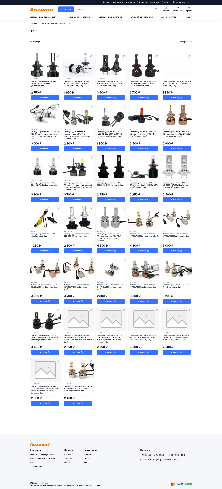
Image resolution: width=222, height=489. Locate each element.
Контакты (130, 2)
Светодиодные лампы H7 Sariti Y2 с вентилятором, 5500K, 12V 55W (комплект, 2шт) (143, 134)
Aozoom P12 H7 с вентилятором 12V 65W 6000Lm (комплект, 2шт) (143, 286)
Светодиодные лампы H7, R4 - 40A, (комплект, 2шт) (43, 235)
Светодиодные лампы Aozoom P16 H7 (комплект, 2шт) (175, 286)
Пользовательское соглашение (42, 458)
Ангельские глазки (169, 17)
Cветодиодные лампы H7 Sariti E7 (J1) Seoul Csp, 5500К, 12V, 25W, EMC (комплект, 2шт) (143, 185)
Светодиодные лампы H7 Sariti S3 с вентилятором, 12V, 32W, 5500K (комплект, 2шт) (77, 83)
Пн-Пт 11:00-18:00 (176, 455)
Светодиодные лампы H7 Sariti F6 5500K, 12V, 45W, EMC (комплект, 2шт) (44, 83)
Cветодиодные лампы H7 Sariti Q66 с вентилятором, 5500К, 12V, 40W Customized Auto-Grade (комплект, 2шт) (44, 389)
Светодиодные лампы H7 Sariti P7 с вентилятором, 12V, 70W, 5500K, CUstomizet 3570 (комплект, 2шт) (110, 237)
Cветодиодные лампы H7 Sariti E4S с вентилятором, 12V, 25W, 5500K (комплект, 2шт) (110, 83)
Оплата (165, 2)
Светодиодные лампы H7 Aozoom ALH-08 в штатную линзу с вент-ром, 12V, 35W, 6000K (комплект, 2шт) (45, 135)
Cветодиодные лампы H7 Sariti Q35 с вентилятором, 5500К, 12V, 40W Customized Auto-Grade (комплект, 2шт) (110, 338)
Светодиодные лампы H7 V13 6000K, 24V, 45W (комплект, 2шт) (44, 184)
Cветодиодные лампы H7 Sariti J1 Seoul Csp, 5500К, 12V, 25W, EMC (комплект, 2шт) (177, 83)
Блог (31, 462)
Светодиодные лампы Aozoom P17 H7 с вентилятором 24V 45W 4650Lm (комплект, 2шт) (44, 337)
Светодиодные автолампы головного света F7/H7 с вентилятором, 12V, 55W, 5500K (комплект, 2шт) (77, 135)
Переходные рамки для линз (77, 17)
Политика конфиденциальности (42, 455)
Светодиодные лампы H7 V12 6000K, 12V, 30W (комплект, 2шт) (110, 184)
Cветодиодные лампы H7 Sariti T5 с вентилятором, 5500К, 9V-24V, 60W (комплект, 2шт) (143, 337)
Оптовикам (118, 2)
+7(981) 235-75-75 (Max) (152, 455)
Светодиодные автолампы (110, 17)
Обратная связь (36, 466)
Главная (33, 23)
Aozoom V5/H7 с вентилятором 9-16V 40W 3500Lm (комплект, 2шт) (110, 287)
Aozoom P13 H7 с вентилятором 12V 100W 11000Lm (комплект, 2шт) (77, 287)
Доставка (154, 2)
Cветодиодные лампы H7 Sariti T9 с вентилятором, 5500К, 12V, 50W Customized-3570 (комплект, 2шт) (78, 338)
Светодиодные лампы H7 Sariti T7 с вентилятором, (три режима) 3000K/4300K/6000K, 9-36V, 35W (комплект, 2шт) (78, 186)
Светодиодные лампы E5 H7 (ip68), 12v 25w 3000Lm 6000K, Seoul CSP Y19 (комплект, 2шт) (109, 134)
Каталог (107, 2)
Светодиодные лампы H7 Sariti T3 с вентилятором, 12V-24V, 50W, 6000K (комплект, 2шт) (177, 134)
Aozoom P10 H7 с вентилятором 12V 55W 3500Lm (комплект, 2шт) (176, 235)
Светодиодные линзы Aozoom (43, 17)
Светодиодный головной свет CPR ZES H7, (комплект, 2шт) (76, 235)
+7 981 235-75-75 (183, 2)
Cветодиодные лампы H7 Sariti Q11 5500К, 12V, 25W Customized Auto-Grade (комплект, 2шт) (176, 337)
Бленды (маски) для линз (142, 17)
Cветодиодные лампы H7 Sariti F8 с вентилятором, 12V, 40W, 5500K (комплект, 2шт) (143, 83)
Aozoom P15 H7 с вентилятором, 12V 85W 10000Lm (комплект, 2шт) (144, 235)
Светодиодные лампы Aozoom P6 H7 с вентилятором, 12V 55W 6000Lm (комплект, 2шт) (78, 388)
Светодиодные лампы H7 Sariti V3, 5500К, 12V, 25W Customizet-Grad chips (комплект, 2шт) (176, 185)
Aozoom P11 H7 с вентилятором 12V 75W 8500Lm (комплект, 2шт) (44, 286)
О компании (142, 2)
